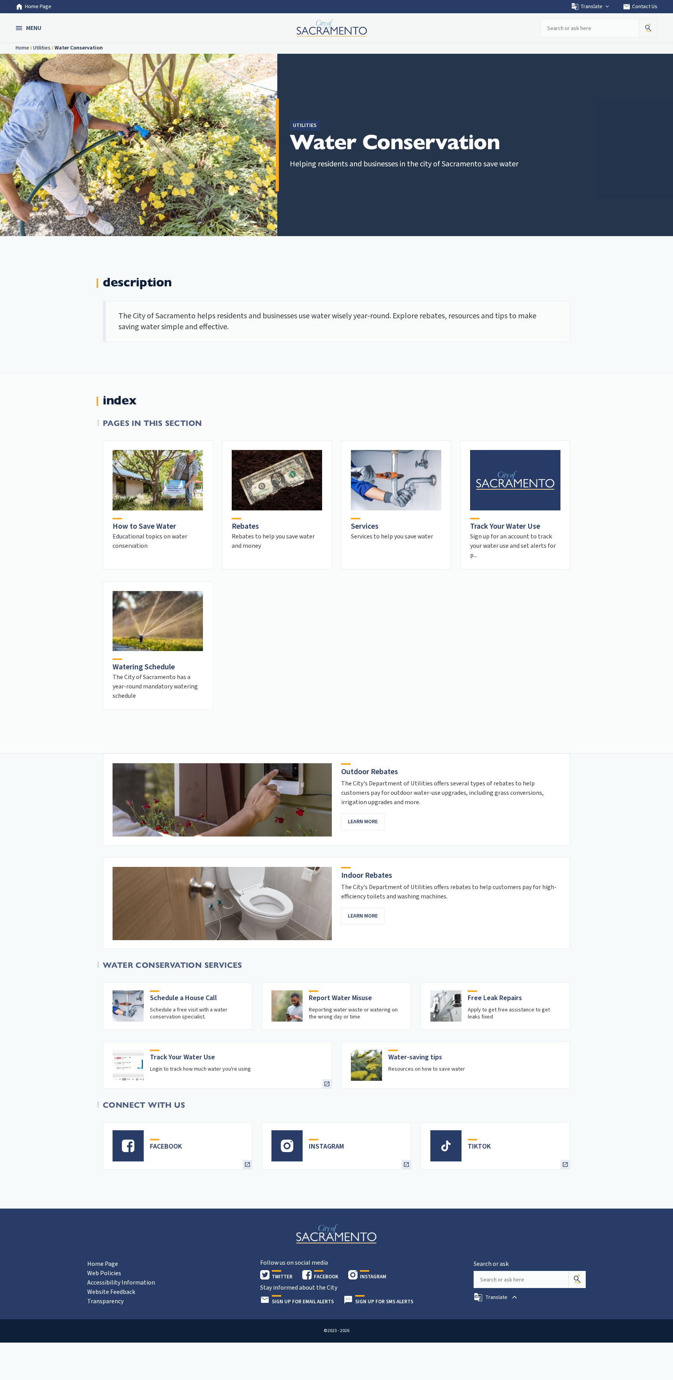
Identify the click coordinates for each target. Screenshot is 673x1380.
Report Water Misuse (340, 998)
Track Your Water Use (505, 526)
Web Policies (104, 1273)
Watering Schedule (144, 667)
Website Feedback (111, 1292)
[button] (29, 28)
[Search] (577, 1279)
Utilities (42, 48)
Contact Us (640, 6)
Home (22, 48)
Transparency (105, 1301)
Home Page (38, 7)
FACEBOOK (166, 1146)
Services (365, 526)
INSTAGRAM (326, 1146)
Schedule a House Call (183, 998)
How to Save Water (144, 526)
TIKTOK (479, 1146)
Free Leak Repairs (495, 998)
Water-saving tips (415, 1057)
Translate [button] (591, 7)
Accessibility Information (121, 1282)
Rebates (245, 526)
